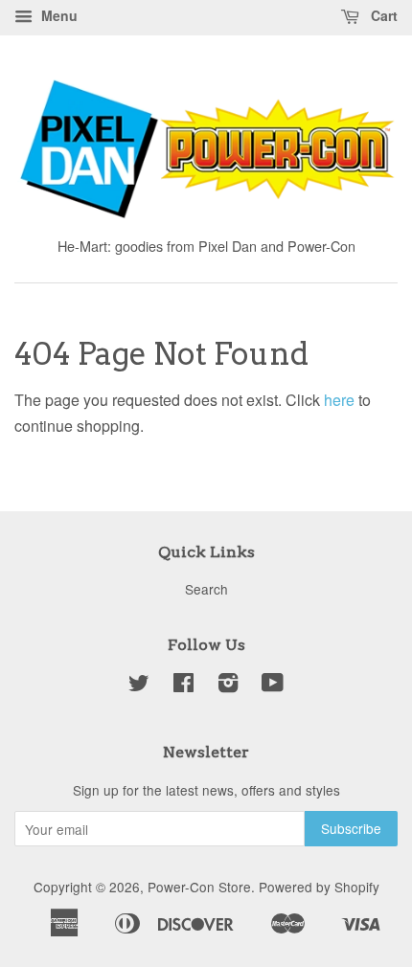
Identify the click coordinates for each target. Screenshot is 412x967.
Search (206, 588)
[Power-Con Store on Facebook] (183, 685)
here (339, 400)
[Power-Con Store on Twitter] (138, 685)
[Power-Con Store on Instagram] (228, 685)
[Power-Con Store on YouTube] (273, 685)
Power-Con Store (199, 886)
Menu (57, 15)
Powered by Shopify (319, 886)
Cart (382, 15)
